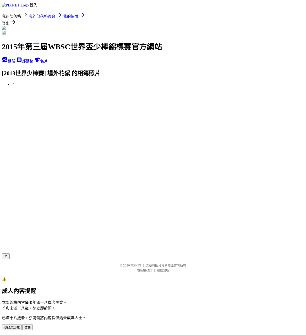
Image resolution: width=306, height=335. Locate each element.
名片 (44, 61)
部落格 (28, 61)
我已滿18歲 (12, 327)
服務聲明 (163, 270)
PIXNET (136, 265)
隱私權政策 (144, 270)
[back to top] (6, 256)
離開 (27, 327)
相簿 (12, 61)
